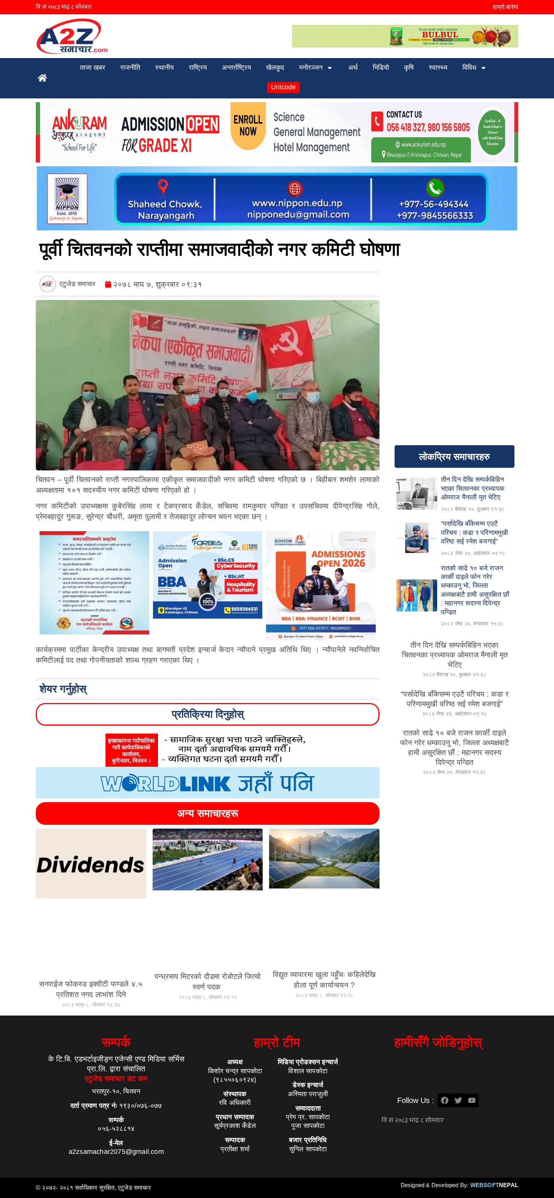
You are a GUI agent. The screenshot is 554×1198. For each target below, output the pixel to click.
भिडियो (381, 67)
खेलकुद (275, 67)
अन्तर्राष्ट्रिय (236, 67)
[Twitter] (458, 1100)
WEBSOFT (494, 1185)
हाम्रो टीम (277, 1042)
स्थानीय (164, 67)
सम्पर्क (116, 1042)
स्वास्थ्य (438, 67)
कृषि (409, 67)
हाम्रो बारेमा (505, 7)
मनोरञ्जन (311, 67)
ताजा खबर (92, 67)
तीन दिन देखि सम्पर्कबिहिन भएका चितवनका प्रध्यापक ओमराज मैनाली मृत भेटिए (455, 655)
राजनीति (130, 67)
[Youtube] (472, 1100)
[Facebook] (444, 1100)
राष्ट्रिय (198, 67)
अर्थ (353, 67)
